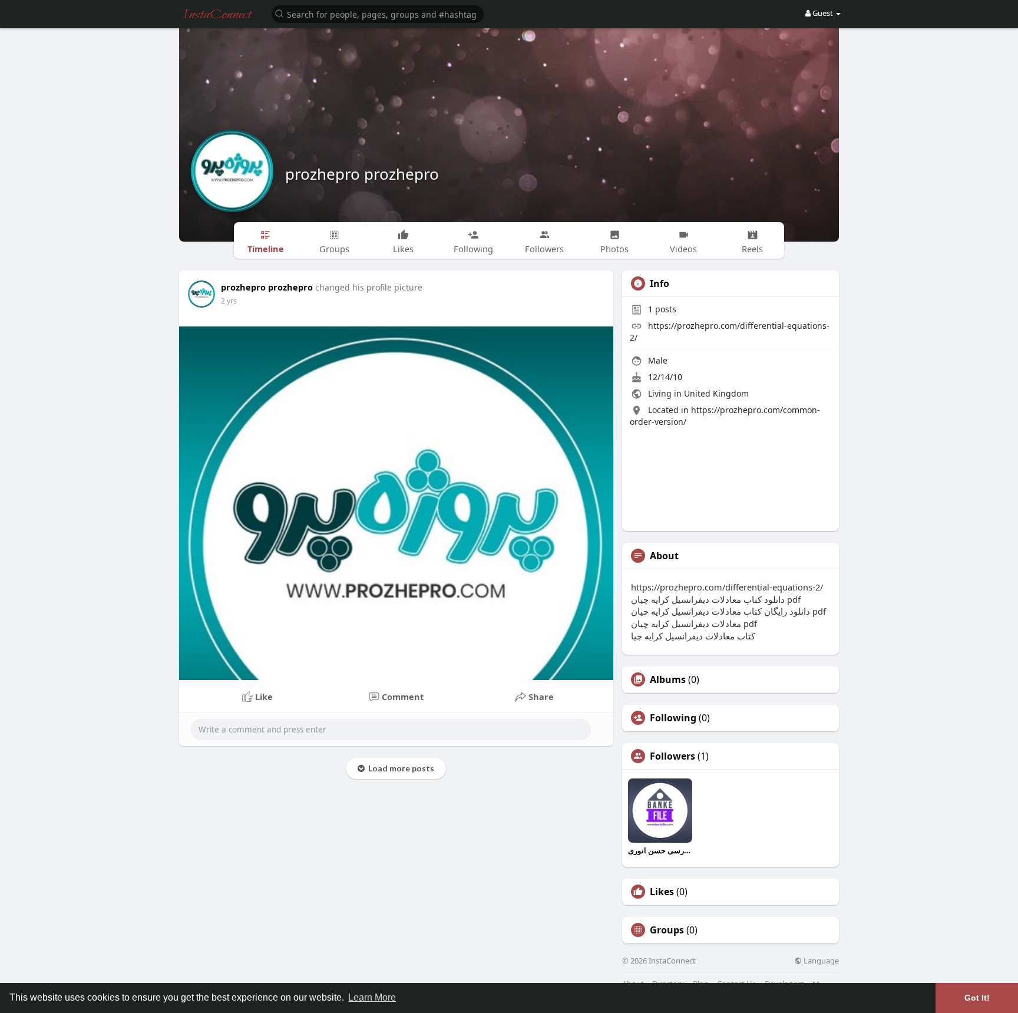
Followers (672, 756)
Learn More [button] (372, 997)
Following (673, 717)
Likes (662, 891)
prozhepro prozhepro (362, 173)
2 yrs (229, 301)
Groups (667, 930)
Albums (668, 679)
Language (820, 961)
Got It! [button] (977, 997)
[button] (377, 13)
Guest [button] (823, 13)
